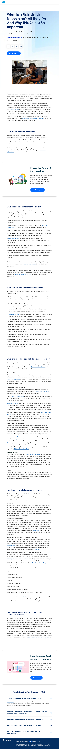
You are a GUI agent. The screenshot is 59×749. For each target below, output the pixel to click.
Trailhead (36, 530)
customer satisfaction (29, 264)
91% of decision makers (28, 597)
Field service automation (42, 391)
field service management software (32, 118)
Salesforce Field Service (38, 367)
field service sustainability (21, 449)
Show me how (36, 677)
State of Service (14, 109)
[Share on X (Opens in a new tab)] (12, 46)
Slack (18, 437)
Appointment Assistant (21, 439)
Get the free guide (37, 190)
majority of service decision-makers (17, 559)
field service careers (27, 601)
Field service (10, 702)
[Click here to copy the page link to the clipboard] (20, 46)
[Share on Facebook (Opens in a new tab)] (16, 46)
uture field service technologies (38, 638)
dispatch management (17, 396)
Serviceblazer (11, 545)
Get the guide (13, 53)
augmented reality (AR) (34, 454)
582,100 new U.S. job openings (40, 563)
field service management (30, 363)
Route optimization (12, 403)
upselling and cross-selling (23, 274)
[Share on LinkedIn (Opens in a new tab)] (8, 46)
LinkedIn (36, 549)
